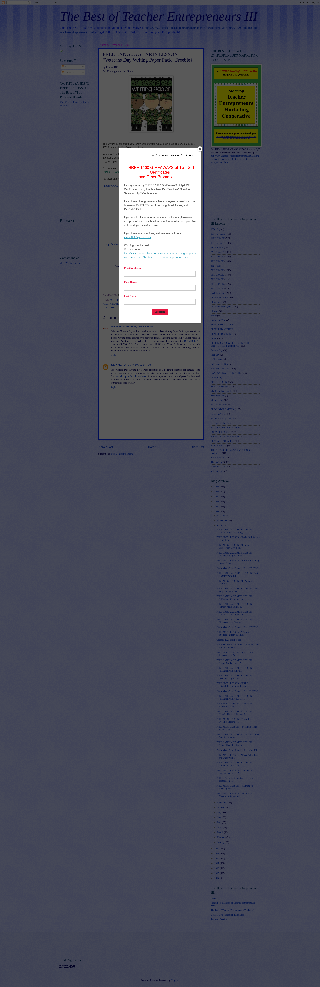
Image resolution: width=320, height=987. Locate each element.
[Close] (200, 148)
